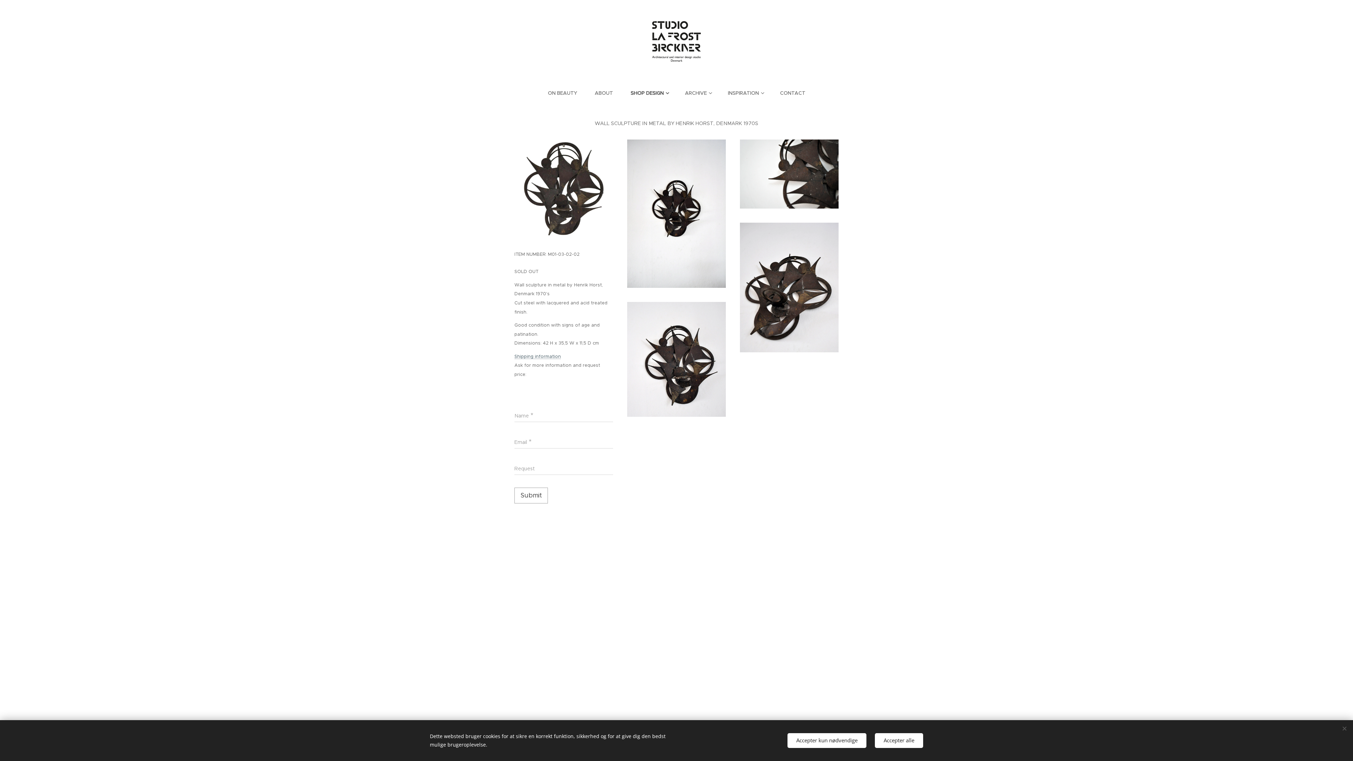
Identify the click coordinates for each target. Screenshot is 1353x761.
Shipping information (537, 356)
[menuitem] (567, 93)
